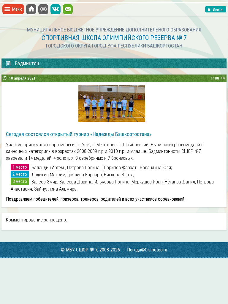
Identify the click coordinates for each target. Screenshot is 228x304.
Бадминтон (27, 63)
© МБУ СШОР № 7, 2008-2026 (90, 250)
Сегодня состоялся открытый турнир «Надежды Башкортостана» (79, 134)
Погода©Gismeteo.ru (147, 250)
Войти (217, 9)
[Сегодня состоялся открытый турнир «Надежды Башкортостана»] (111, 120)
